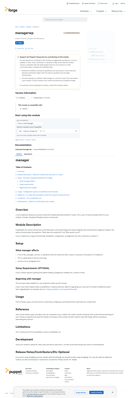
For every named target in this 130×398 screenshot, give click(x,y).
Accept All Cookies (96, 392)
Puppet (100, 10)
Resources (117, 10)
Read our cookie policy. (34, 396)
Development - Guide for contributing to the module (36, 201)
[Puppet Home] (14, 375)
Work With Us (68, 377)
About (66, 371)
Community (68, 373)
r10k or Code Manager (25, 123)
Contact (67, 382)
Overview (21, 171)
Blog (66, 375)
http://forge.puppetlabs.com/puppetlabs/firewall (59, 289)
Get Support (49, 371)
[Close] (112, 392)
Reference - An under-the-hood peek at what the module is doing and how (43, 195)
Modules (84, 10)
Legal (6, 393)
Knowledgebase (50, 373)
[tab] (19, 154)
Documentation (50, 375)
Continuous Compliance (32, 373)
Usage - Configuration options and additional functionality (38, 192)
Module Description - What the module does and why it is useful (40, 175)
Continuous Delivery (31, 371)
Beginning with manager (28, 188)
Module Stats (92, 48)
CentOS (24, 109)
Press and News (69, 379)
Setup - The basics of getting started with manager (35, 178)
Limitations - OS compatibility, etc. (30, 198)
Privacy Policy (13, 393)
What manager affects (27, 181)
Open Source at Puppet (52, 377)
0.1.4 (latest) (20, 98)
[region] (65, 392)
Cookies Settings (81, 392)
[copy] (76, 131)
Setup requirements (27, 184)
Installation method (22, 120)
